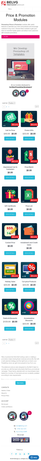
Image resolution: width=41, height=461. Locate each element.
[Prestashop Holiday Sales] (10, 270)
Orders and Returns (6, 407)
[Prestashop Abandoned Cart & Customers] (10, 155)
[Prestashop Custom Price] (10, 231)
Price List (29, 206)
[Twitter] (16, 454)
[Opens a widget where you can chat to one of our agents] (34, 457)
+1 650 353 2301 (21, 428)
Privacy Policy (5, 395)
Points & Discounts (10, 318)
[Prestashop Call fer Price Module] (10, 119)
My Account (4, 404)
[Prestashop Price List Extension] (29, 194)
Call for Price (10, 130)
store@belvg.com (21, 426)
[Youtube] (25, 454)
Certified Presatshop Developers (20, 87)
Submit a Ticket (5, 390)
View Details (10, 138)
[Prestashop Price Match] (29, 155)
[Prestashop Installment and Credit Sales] (29, 231)
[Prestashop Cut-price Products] (29, 270)
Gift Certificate (10, 206)
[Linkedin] (20, 454)
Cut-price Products (29, 282)
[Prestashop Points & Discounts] (10, 307)
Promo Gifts (29, 130)
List (37, 103)
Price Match (29, 167)
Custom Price (10, 243)
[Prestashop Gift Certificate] (10, 194)
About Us (4, 393)
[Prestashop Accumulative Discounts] (29, 307)
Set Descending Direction (17, 103)
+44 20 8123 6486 (21, 431)
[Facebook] (12, 454)
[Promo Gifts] (29, 119)
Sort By (5, 103)
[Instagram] (29, 454)
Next (9, 106)
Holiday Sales (10, 282)
